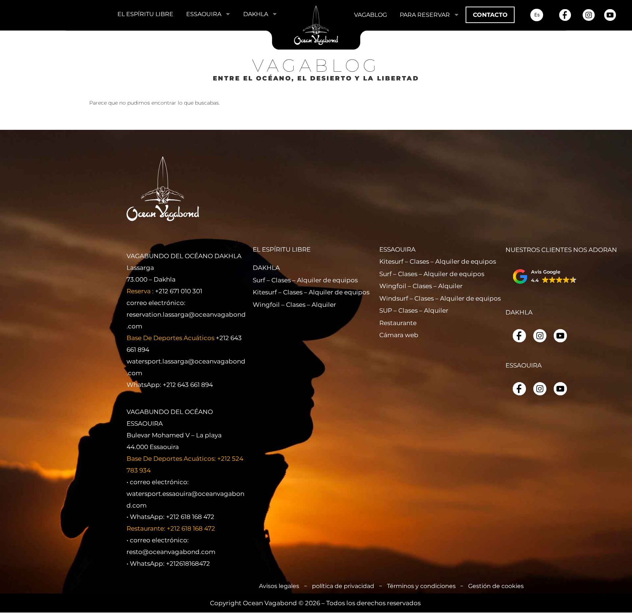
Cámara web (398, 335)
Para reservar (425, 14)
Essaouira (203, 14)
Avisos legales (279, 585)
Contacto (490, 14)
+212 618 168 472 (190, 516)
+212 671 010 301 (178, 291)
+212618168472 (188, 563)
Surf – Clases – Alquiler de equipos (281, 280)
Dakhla (255, 14)
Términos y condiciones (421, 585)
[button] (544, 276)
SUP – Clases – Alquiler (407, 310)
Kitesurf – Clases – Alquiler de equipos (281, 292)
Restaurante (398, 323)
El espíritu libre (145, 14)
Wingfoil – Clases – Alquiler (281, 304)
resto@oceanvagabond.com (171, 551)
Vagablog (370, 14)
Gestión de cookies (496, 585)
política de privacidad (343, 585)
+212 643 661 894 (188, 384)
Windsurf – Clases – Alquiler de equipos (407, 298)
